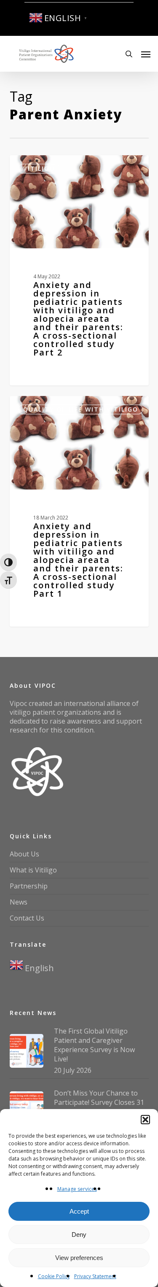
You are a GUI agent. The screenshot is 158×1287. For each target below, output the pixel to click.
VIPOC (34, 164)
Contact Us (27, 918)
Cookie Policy (54, 1276)
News (18, 902)
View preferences (79, 1257)
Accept (79, 1211)
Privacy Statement (95, 1276)
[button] (145, 1119)
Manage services (77, 1189)
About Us (24, 854)
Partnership (29, 886)
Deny (79, 1234)
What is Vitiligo (33, 870)
